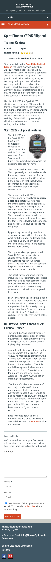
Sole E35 (35, 421)
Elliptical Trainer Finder (18, 24)
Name (7, 481)
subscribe (30, 506)
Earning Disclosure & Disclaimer (17, 545)
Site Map (6, 549)
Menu (10, 16)
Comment (9, 451)
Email (7, 492)
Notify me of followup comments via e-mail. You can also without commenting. (25, 506)
